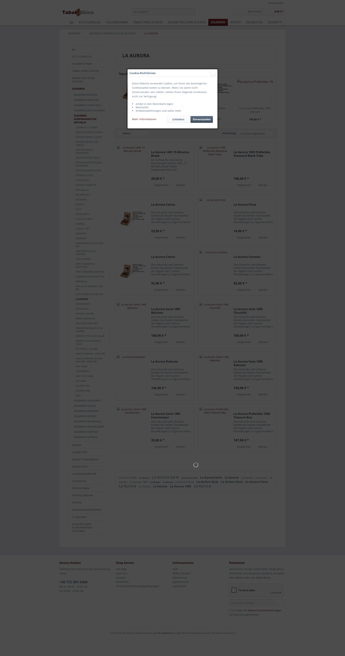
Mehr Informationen (144, 119)
